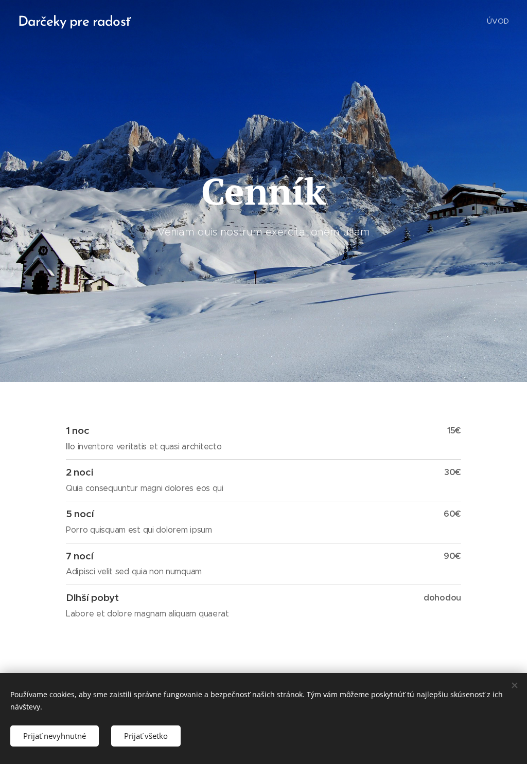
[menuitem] (496, 21)
